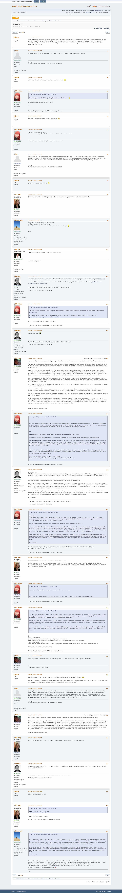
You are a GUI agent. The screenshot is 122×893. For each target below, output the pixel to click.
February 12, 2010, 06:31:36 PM (35, 607)
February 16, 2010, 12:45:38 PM (35, 715)
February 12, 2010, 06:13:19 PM (35, 557)
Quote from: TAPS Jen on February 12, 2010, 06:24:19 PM (43, 611)
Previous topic (98, 28)
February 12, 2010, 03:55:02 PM (35, 469)
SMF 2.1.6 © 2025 (15, 891)
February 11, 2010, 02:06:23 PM (35, 220)
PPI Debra (18, 91)
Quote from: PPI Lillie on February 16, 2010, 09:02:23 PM (43, 808)
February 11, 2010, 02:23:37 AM (35, 116)
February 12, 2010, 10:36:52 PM (35, 674)
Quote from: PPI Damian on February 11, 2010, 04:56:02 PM (44, 307)
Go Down (15, 32)
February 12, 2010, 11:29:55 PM (35, 688)
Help (97, 891)
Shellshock (18, 220)
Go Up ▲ (109, 891)
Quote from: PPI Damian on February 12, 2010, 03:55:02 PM (44, 512)
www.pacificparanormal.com (24, 6)
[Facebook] (14, 68)
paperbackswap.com (96, 282)
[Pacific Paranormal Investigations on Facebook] (14, 108)
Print (107, 32)
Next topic (106, 28)
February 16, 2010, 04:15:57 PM (35, 763)
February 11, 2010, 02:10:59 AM (35, 91)
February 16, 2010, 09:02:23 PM (35, 791)
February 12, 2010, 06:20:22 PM (35, 583)
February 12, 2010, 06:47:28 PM (35, 655)
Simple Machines (22, 891)
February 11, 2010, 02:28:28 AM (35, 129)
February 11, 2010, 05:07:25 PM (35, 304)
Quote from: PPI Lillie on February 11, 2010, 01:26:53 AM (43, 94)
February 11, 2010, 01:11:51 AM (35, 50)
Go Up (14, 875)
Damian (17, 276)
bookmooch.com (42, 283)
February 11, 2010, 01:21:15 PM (35, 194)
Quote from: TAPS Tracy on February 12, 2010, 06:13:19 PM (44, 586)
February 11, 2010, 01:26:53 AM (35, 77)
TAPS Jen (18, 358)
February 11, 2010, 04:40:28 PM (35, 249)
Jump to (87, 881)
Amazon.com (101, 279)
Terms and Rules (102, 891)
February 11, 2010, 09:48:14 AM (35, 154)
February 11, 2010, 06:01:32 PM (35, 330)
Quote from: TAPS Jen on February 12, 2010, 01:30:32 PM (43, 417)
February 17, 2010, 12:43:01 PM (35, 805)
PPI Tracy (18, 194)
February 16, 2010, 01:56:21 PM (35, 737)
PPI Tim (17, 249)
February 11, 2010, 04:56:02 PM (35, 276)
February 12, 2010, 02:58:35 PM (35, 413)
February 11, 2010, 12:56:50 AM (35, 37)
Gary (16, 51)
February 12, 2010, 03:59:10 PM (35, 509)
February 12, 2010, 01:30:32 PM (35, 358)
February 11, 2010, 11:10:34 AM (35, 180)
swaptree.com (32, 283)
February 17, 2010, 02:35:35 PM (35, 831)
